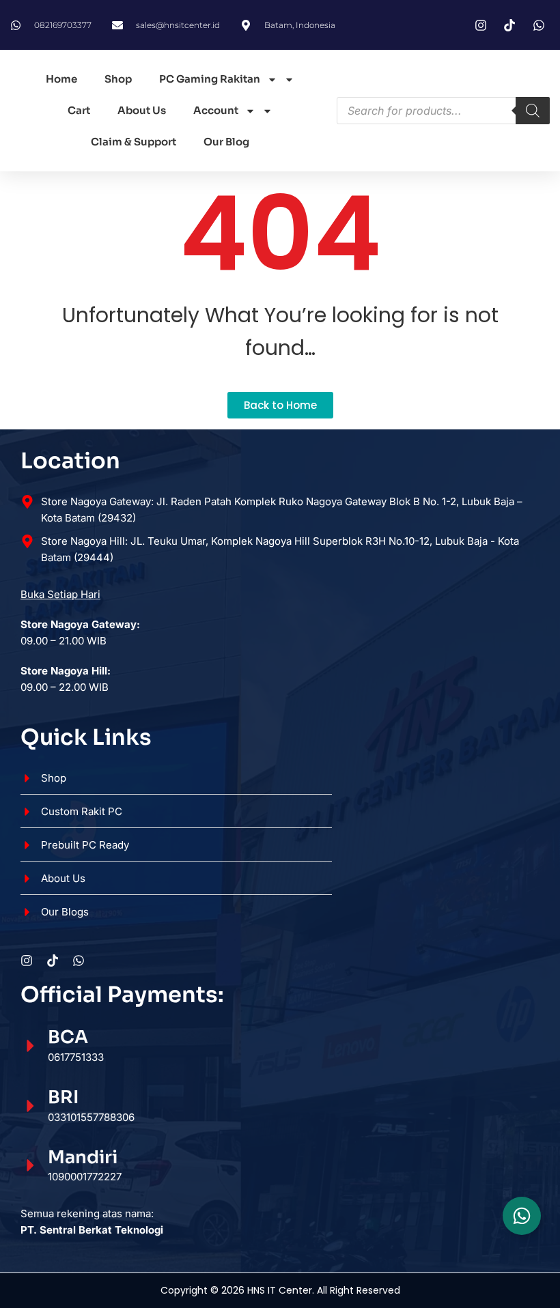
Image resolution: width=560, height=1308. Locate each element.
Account (215, 110)
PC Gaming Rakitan (209, 78)
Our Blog (226, 141)
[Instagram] (26, 960)
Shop (118, 78)
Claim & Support (133, 141)
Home (61, 78)
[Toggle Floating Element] (522, 1216)
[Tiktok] (52, 960)
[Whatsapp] (78, 960)
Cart (79, 110)
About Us (141, 110)
